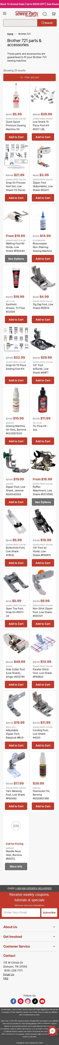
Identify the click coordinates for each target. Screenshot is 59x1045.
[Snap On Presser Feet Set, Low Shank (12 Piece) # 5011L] (16, 173)
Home (10, 33)
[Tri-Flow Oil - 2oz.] (43, 416)
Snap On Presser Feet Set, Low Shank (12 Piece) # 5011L (16, 188)
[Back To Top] (54, 1040)
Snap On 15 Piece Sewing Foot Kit (16, 367)
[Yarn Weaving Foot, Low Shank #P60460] (16, 782)
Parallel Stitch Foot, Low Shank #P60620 (42, 673)
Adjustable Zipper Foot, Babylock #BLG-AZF (15, 736)
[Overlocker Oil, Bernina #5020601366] (43, 782)
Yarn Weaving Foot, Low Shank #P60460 (15, 794)
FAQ (5, 978)
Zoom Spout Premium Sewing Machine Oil (16, 125)
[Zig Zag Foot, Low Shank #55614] (43, 295)
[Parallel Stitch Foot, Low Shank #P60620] (43, 660)
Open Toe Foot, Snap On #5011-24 (15, 612)
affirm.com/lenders (44, 1023)
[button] (4, 13)
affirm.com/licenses (8, 1034)
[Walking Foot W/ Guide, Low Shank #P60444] (16, 234)
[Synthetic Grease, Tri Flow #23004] (16, 295)
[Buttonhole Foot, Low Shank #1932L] (16, 538)
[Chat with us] (44, 13)
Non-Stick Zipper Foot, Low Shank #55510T (43, 612)
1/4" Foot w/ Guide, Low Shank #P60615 (42, 551)
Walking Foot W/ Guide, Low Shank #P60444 (15, 247)
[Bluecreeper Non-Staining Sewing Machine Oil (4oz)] (43, 234)
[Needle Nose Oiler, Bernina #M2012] (16, 842)
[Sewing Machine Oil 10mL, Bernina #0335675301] (16, 416)
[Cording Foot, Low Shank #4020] (43, 721)
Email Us (8, 974)
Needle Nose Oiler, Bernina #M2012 (14, 855)
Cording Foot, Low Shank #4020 (41, 734)
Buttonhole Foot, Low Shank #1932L (15, 551)
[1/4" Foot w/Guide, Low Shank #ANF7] (43, 356)
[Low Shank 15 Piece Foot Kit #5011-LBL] (43, 112)
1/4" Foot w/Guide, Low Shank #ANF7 (41, 369)
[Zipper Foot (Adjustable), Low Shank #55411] (43, 173)
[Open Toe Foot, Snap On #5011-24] (16, 599)
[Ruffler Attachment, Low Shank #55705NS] (43, 477)
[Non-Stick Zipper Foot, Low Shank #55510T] (43, 599)
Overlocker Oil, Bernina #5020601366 (41, 794)
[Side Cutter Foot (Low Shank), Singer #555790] (16, 660)
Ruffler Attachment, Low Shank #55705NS (43, 490)
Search (49, 22)
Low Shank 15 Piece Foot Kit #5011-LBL (41, 125)
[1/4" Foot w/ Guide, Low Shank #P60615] (43, 538)
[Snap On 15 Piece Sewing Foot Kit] (16, 356)
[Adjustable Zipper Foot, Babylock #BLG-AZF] (16, 721)
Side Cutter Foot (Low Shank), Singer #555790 (15, 673)
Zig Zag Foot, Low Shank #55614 (43, 306)
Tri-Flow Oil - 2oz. (40, 427)
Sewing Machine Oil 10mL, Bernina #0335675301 (16, 429)
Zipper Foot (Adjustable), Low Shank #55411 (43, 186)
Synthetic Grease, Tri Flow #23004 (15, 308)
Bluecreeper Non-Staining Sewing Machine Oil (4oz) (42, 249)
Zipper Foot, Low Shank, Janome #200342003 (15, 490)
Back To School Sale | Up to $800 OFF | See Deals (29, 4)
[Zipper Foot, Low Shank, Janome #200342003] (16, 477)
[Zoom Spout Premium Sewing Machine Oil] (16, 112)
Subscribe (49, 912)
